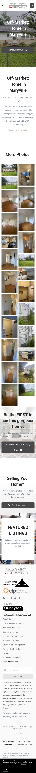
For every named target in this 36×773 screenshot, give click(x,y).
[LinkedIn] (11, 598)
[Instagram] (19, 598)
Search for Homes (10, 632)
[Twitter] (7, 598)
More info (23, 764)
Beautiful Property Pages (13, 636)
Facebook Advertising (12, 649)
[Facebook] (4, 598)
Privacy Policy (18, 734)
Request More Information (18, 130)
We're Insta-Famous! (11, 640)
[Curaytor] (13, 610)
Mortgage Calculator (11, 657)
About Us (7, 619)
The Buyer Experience (12, 627)
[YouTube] (15, 598)
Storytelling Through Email (14, 644)
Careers (6, 653)
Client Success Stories (12, 623)
